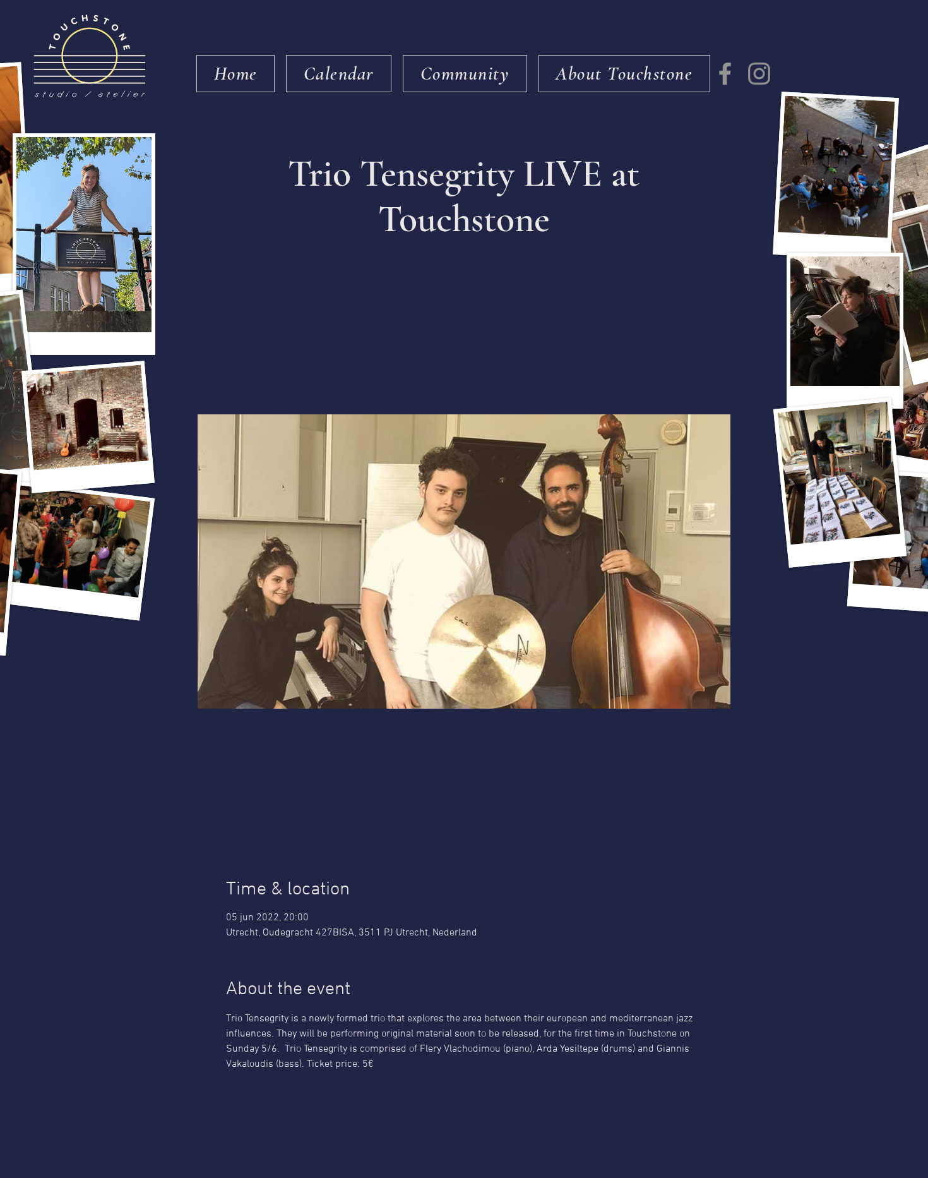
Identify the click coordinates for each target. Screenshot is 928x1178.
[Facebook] (725, 73)
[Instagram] (759, 73)
